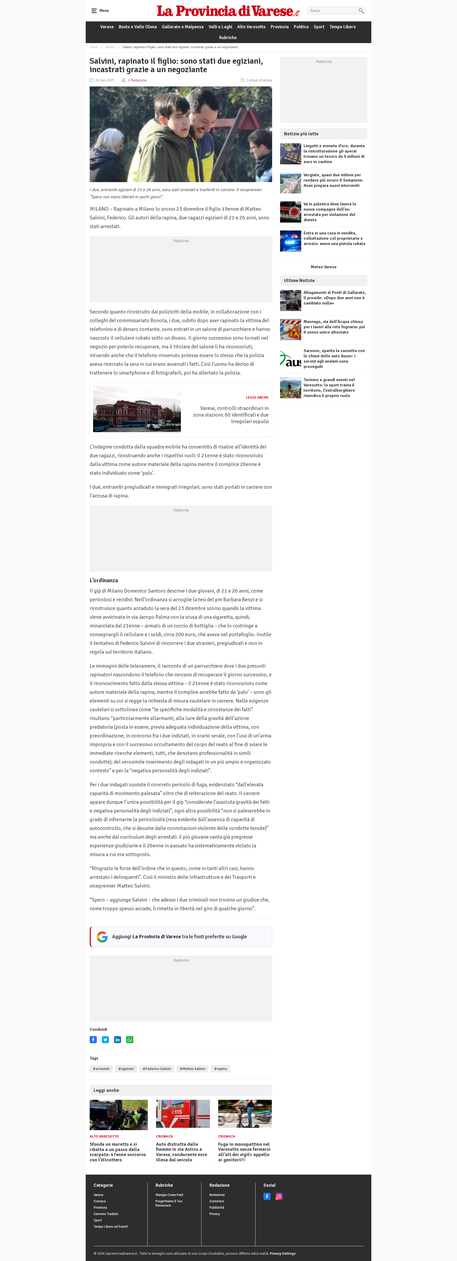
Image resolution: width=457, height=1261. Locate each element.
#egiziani (126, 1069)
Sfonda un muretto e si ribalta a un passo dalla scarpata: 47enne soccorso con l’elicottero (118, 1152)
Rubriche (228, 37)
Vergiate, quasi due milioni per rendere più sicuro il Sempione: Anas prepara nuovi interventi (333, 180)
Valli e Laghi (220, 27)
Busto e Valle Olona (138, 27)
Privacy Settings (283, 1253)
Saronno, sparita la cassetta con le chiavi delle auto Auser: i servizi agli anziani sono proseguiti (334, 358)
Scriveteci (216, 1201)
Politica (301, 27)
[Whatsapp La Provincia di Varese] (129, 1041)
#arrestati (101, 1069)
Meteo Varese (324, 267)
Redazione (217, 1195)
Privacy (214, 1214)
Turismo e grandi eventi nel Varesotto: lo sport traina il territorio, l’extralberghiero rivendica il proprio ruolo (329, 387)
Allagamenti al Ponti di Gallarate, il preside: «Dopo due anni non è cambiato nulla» (335, 298)
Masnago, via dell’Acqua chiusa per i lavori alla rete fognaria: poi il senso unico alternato (334, 327)
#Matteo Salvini (192, 1069)
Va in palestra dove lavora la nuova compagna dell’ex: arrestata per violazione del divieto (330, 212)
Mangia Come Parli (169, 1195)
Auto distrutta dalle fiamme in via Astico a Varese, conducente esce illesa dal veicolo (181, 1152)
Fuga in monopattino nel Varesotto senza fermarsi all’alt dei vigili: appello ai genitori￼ (244, 1152)
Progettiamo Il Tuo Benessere (169, 1203)
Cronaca (164, 1136)
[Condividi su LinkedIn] (117, 1041)
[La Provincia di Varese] (228, 10)
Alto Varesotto (251, 27)
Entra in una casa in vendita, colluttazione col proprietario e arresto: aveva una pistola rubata (334, 238)
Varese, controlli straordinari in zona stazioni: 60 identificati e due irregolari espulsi (231, 415)
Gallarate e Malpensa (183, 27)
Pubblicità (216, 1207)
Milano (110, 47)
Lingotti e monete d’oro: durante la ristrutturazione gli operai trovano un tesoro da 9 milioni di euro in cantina (334, 153)
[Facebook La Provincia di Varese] (93, 1041)
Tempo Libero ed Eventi (111, 1227)
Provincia (280, 27)
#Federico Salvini (157, 1069)
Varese (107, 27)
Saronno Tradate (106, 1214)
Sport (319, 27)
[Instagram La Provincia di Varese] (279, 1199)
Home (94, 47)
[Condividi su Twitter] (105, 1041)
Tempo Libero (343, 27)
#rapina (220, 1069)
